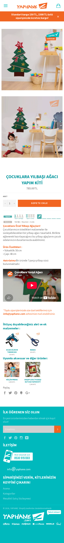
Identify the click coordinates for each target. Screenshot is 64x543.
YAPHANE (14, 508)
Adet (5, 196)
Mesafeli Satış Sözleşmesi (17, 498)
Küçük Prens (12, 379)
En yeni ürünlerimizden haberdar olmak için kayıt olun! (29, 420)
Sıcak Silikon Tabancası (12, 351)
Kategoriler (9, 493)
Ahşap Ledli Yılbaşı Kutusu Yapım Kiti (32, 380)
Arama (6, 488)
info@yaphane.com (14, 313)
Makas (33, 350)
